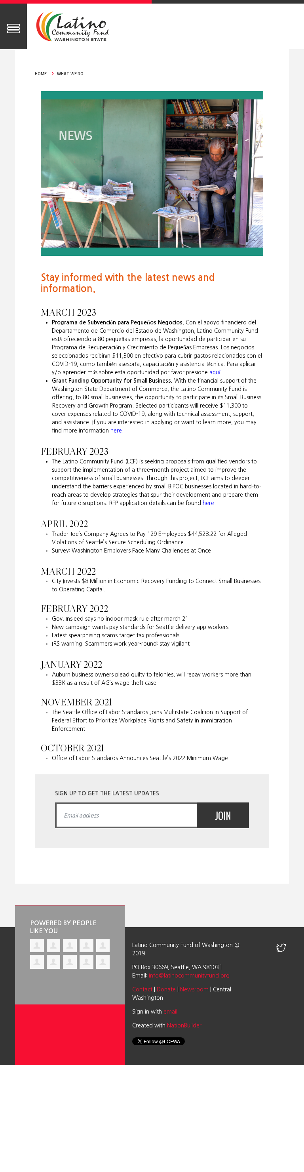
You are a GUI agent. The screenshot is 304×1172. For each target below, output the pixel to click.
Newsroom (194, 989)
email (170, 1011)
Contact (142, 989)
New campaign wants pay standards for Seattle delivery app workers (140, 627)
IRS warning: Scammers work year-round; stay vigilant (121, 643)
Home (41, 74)
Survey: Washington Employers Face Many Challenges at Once (131, 550)
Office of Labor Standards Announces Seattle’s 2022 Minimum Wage (140, 758)
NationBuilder (184, 1025)
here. (117, 430)
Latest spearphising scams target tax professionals (115, 635)
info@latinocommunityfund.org (189, 975)
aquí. (215, 372)
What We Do (70, 74)
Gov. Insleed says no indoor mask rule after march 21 (120, 618)
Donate (166, 989)
